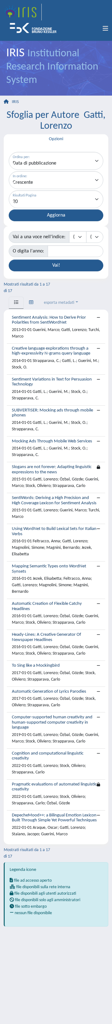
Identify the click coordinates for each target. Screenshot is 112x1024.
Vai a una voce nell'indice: (39, 236)
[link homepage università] (35, 28)
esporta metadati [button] (59, 302)
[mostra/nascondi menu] (105, 28)
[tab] (16, 303)
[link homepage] (23, 12)
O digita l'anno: (28, 251)
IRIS (15, 102)
